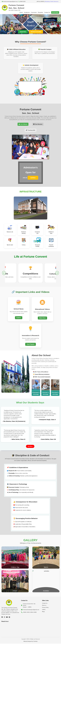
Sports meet (10, 244)
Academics (27, 12)
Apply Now (23, 31)
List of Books (23, 124)
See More (30, 446)
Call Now (32, 177)
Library (23, 244)
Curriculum (34, 12)
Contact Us (47, 12)
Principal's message (55, 393)
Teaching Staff (31, 130)
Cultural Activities (30, 274)
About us (44, 605)
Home (21, 12)
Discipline (40, 12)
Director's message (45, 393)
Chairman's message (36, 393)
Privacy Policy (45, 607)
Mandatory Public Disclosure (51, 1)
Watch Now (42, 318)
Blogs (43, 611)
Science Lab (10, 231)
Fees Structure (38, 124)
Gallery (43, 609)
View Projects (30, 344)
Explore (18, 317)
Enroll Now (55, 12)
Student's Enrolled (36, 31)
